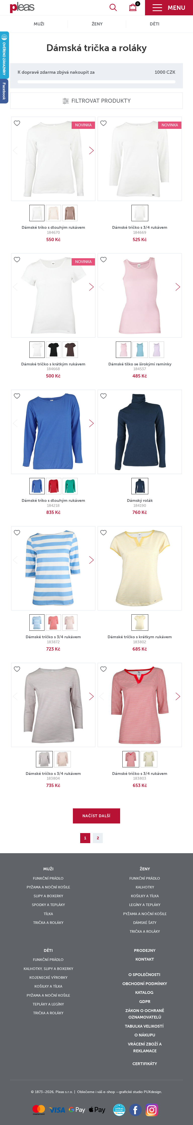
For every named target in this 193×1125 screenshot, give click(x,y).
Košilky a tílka (145, 896)
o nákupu (144, 1035)
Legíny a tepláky (144, 905)
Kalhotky (145, 887)
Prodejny (145, 950)
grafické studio (131, 1092)
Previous (15, 150)
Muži (39, 23)
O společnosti (144, 974)
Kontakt (144, 959)
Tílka (48, 914)
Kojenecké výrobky (48, 978)
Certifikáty (144, 1063)
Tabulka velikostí (145, 1026)
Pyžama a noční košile (48, 887)
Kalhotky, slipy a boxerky (48, 969)
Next (91, 150)
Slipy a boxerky (48, 896)
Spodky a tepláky (48, 905)
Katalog (144, 992)
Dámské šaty (144, 923)
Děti (154, 23)
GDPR (145, 1001)
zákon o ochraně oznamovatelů (144, 1014)
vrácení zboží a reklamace (145, 1047)
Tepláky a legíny (48, 1004)
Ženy (97, 23)
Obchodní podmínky (144, 983)
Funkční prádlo (48, 878)
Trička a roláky (48, 923)
